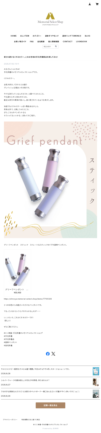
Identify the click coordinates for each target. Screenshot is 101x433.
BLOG (87, 36)
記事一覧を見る (50, 405)
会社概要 (41, 41)
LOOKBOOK (81, 41)
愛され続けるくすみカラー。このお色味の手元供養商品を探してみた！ (31, 57)
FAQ (32, 41)
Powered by (48, 428)
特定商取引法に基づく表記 (30, 420)
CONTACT (68, 41)
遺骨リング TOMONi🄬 (71, 36)
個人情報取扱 (53, 41)
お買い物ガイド (20, 41)
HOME (14, 36)
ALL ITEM (24, 36)
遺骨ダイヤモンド (52, 36)
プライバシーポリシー (10, 420)
